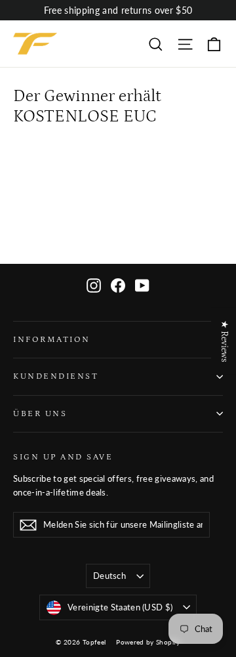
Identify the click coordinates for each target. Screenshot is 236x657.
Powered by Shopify (148, 642)
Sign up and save (63, 456)
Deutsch (109, 575)
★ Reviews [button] (224, 341)
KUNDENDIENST (55, 376)
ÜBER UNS (40, 413)
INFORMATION (51, 339)
